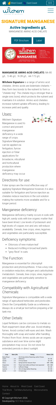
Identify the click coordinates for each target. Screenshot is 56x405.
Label (39, 40)
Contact (6, 393)
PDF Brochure (21, 40)
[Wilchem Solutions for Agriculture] (13, 12)
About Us (14, 386)
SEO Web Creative (23, 401)
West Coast (16, 3)
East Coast (32, 3)
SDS (50, 3)
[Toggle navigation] (51, 11)
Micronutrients (41, 390)
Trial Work (7, 390)
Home (5, 386)
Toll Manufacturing (23, 390)
